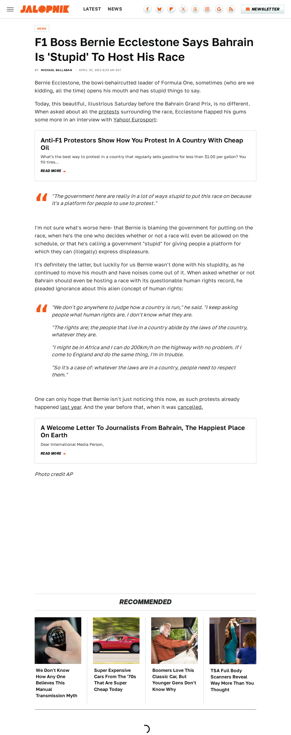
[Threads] (195, 9)
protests (109, 112)
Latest (92, 9)
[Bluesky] (159, 9)
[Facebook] (147, 9)
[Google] (219, 9)
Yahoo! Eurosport (134, 120)
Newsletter (265, 9)
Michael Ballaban (56, 70)
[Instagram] (207, 9)
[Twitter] (183, 9)
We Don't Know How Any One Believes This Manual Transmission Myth (56, 683)
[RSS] (231, 9)
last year (70, 407)
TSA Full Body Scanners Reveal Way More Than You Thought (232, 680)
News (115, 9)
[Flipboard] (171, 9)
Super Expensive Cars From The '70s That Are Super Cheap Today (115, 680)
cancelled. (190, 407)
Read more (51, 170)
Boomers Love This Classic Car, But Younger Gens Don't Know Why (174, 680)
